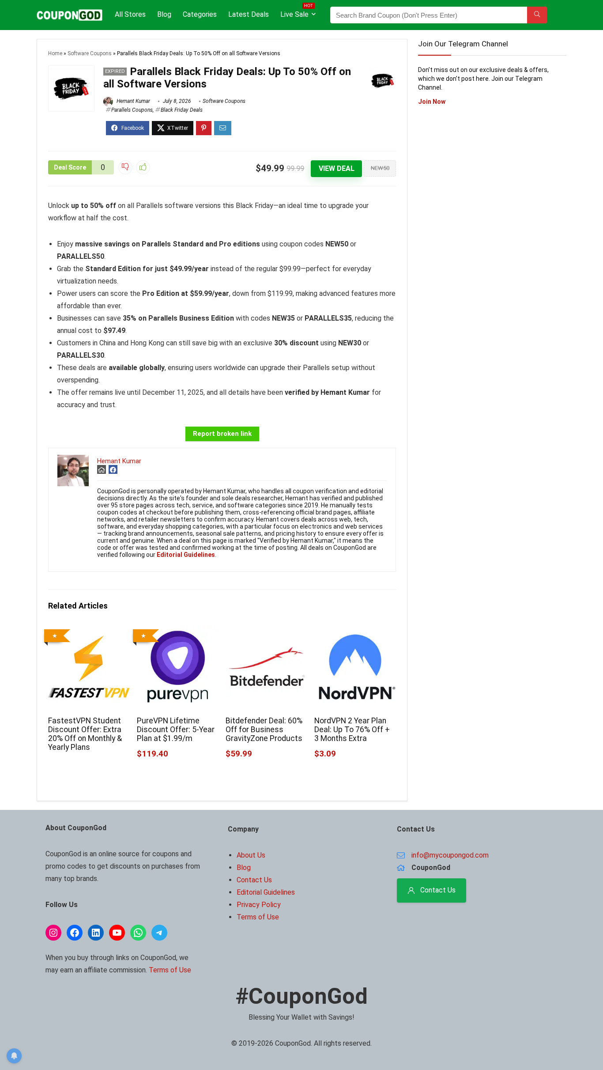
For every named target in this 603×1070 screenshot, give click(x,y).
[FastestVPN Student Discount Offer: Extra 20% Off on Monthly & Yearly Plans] (89, 632)
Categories (200, 14)
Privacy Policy (259, 904)
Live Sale (296, 13)
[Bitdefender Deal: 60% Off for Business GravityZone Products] (266, 632)
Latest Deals (248, 14)
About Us (251, 855)
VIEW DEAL (336, 168)
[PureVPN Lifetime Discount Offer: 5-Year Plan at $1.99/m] (178, 632)
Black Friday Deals (182, 110)
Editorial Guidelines (266, 892)
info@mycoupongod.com (450, 855)
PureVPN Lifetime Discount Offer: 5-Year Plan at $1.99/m (176, 729)
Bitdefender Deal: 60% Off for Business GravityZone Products (264, 729)
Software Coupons (90, 53)
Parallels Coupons (132, 110)
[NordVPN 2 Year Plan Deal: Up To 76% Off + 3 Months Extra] (355, 632)
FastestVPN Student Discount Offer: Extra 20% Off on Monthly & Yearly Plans (85, 734)
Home (55, 53)
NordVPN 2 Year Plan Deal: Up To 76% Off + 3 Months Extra (352, 729)
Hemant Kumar (132, 101)
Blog (164, 14)
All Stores (130, 14)
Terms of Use (170, 970)
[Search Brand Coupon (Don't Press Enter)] (537, 15)
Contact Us (254, 880)
